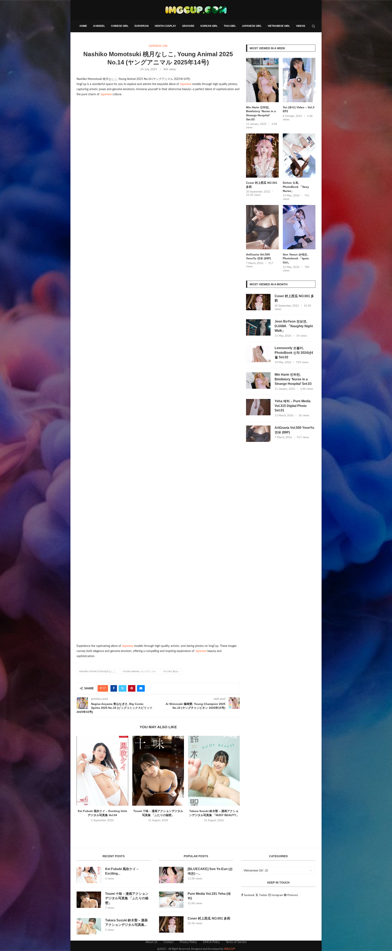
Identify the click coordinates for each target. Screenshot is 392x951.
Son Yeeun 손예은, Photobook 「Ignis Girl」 (296, 258)
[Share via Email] (141, 688)
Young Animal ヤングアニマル (139, 671)
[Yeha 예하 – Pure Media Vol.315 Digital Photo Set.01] (258, 407)
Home (83, 26)
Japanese (185, 84)
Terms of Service (236, 942)
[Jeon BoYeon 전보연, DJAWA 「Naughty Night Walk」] (258, 327)
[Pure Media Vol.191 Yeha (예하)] (171, 900)
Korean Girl (209, 26)
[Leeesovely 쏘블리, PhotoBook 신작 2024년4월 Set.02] (258, 354)
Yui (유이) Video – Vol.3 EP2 (298, 109)
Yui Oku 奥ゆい (171, 671)
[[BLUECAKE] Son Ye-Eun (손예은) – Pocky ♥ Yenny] (171, 875)
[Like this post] (104, 688)
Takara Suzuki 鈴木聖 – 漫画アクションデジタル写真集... (126, 922)
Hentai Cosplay (165, 26)
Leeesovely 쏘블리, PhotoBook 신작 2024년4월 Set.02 (294, 352)
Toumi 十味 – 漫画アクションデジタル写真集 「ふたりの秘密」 (126, 898)
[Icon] (299, 80)
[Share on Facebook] (113, 688)
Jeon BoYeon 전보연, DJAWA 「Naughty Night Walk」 (294, 326)
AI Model (99, 26)
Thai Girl (230, 26)
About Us (151, 942)
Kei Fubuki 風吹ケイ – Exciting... (121, 871)
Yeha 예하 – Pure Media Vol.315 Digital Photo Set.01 (293, 405)
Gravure (188, 26)
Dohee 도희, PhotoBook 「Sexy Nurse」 (296, 186)
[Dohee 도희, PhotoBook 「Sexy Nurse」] (299, 155)
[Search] (313, 26)
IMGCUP (229, 949)
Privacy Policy (188, 942)
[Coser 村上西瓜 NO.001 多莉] (262, 155)
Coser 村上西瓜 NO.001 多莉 (261, 184)
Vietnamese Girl (279, 26)
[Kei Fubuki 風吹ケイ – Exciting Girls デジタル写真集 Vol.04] (102, 771)
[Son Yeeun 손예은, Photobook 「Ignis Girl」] (299, 227)
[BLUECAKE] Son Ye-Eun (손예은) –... (210, 871)
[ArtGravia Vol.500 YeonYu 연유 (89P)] (262, 227)
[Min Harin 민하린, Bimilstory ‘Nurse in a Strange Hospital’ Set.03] (262, 80)
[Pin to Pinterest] (131, 688)
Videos (300, 26)
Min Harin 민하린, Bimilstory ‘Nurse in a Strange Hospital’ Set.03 (261, 113)
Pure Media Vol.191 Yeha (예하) (209, 896)
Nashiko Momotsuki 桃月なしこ (97, 671)
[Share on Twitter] (122, 688)
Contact (169, 942)
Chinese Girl (119, 26)
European (142, 26)
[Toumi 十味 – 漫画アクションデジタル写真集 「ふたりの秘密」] (158, 771)
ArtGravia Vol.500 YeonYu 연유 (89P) (258, 256)
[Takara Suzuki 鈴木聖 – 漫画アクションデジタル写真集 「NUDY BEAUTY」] (214, 771)
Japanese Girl (252, 26)
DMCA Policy (211, 942)
